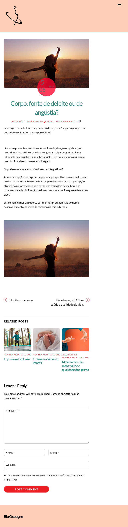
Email (54, 452)
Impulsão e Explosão (17, 359)
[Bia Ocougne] (14, 27)
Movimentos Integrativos (39, 121)
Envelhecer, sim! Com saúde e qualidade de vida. (67, 302)
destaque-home (64, 121)
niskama (17, 121)
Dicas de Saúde (70, 355)
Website (11, 465)
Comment (13, 411)
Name (10, 452)
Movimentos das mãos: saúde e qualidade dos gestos (75, 366)
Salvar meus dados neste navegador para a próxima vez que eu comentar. (44, 477)
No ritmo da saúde (21, 300)
